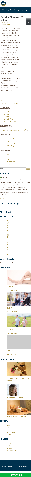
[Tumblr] (7, 254)
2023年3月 (10, 141)
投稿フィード (11, 446)
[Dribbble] (8, 240)
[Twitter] (8, 223)
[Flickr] (7, 245)
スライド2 (7, 117)
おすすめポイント (9, 119)
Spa (8, 159)
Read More (3, 199)
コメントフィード (12, 448)
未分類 (9, 164)
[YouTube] (8, 235)
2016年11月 (11, 143)
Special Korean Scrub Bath (17, 416)
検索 (22, 17)
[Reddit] (8, 247)
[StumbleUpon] (8, 252)
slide (8, 157)
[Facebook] (7, 221)
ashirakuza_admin (5, 24)
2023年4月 (10, 139)
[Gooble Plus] (8, 228)
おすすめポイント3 (10, 121)
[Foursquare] (7, 242)
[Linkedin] (7, 233)
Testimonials (11, 162)
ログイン (9, 443)
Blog (8, 154)
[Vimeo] (7, 237)
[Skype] (7, 250)
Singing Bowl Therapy (15, 397)
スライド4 (7, 112)
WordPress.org (11, 450)
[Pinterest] (7, 230)
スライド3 (7, 114)
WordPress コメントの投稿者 (17, 130)
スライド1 (3, 130)
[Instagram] (7, 225)
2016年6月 (10, 146)
